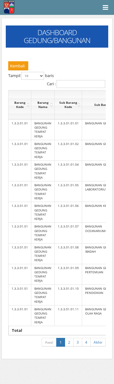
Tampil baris (31, 75)
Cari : (52, 83)
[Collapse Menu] (105, 7)
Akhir (98, 342)
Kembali (17, 66)
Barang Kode (20, 104)
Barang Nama (43, 104)
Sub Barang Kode (68, 104)
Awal (49, 342)
